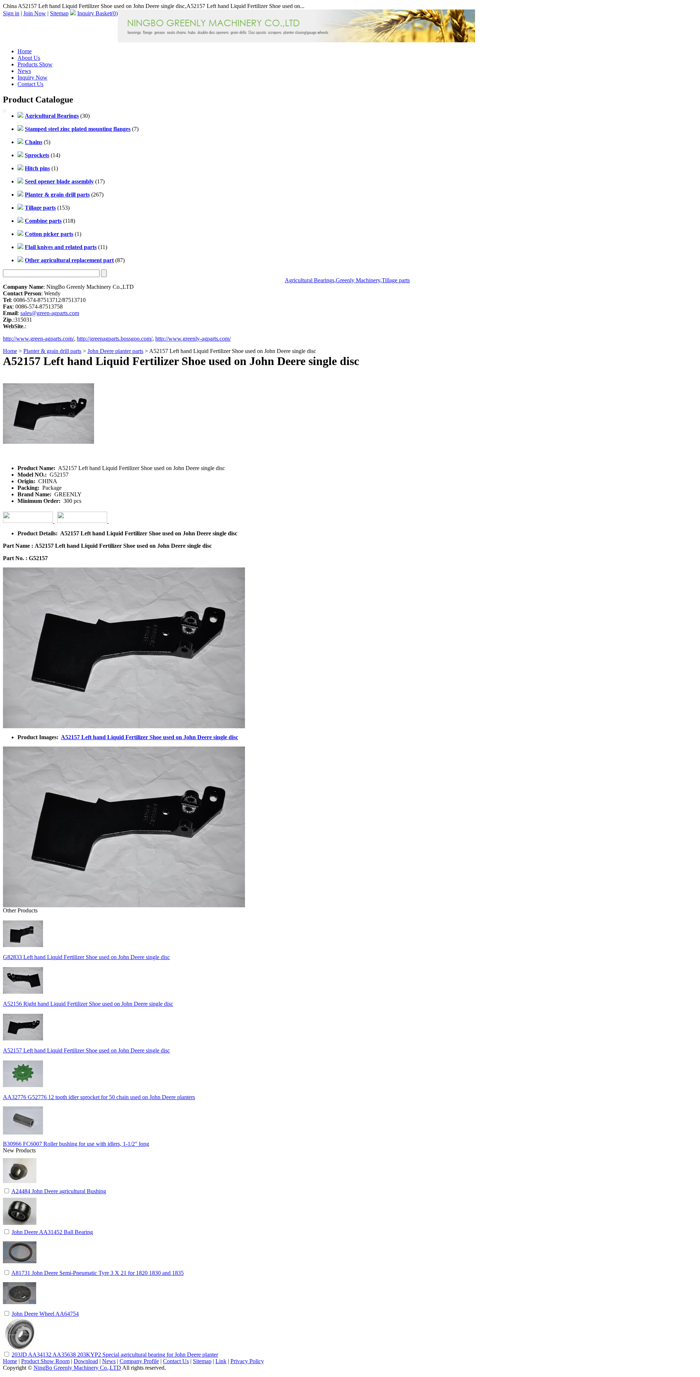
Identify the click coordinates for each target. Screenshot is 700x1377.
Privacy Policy (247, 1361)
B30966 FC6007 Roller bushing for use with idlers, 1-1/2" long (76, 1144)
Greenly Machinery (358, 280)
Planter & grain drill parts (52, 351)
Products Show (35, 64)
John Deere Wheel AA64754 (45, 1314)
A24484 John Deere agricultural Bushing (58, 1191)
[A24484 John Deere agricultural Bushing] (19, 1185)
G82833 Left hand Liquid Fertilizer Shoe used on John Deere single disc (86, 957)
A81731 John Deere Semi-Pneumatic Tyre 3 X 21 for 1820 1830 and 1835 (97, 1273)
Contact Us (30, 84)
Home (25, 51)
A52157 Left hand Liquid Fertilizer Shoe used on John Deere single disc (149, 737)
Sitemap (59, 13)
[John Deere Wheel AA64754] (19, 1308)
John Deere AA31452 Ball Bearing (52, 1232)
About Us (29, 58)
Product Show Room (45, 1361)
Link (220, 1361)
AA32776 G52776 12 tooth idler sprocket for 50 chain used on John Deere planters (99, 1097)
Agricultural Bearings (309, 280)
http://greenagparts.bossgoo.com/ (114, 338)
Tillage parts (396, 280)
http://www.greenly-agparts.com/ (193, 338)
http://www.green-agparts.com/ (38, 338)
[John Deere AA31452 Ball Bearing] (19, 1226)
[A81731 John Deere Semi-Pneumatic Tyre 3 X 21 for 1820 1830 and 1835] (19, 1267)
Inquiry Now (32, 77)
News (24, 71)
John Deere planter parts (115, 351)
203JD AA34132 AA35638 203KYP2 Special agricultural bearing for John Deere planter (115, 1354)
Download (86, 1361)
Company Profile (139, 1361)
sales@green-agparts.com (49, 313)
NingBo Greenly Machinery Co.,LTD (77, 1368)
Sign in (11, 13)
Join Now (34, 13)
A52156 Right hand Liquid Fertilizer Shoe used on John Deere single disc (88, 1004)
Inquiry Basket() (97, 13)
